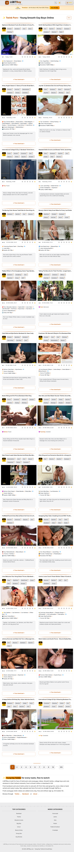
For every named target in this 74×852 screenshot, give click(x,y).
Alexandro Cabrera (11, 307)
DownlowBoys (11, 737)
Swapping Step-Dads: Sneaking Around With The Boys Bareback (55, 516)
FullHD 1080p (13, 64)
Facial (9, 153)
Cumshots (25, 92)
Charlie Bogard (6, 123)
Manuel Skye (54, 246)
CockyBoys (47, 63)
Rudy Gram (46, 246)
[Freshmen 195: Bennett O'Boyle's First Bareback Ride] (55, 353)
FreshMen (47, 373)
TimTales (11, 553)
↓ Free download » (18, 79)
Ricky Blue (28, 491)
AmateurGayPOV (48, 248)
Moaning (54, 703)
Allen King (46, 491)
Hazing (62, 278)
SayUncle (54, 187)
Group (16, 278)
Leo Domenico (54, 491)
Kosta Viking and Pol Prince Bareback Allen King (16, 395)
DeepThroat (24, 580)
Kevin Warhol (15, 123)
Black (30, 28)
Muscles (54, 32)
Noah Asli (20, 675)
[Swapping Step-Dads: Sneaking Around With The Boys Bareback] (55, 536)
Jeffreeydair (42, 614)
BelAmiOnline (19, 127)
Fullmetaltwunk (10, 552)
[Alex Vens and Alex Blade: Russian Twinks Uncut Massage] (55, 416)
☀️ (59, 3)
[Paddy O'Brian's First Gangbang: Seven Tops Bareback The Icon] (18, 291)
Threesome (10, 462)
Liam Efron (29, 125)
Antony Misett (49, 612)
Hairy (53, 522)
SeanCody (10, 371)
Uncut (60, 217)
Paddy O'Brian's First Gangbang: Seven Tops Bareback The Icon (18, 271)
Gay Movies (19, 836)
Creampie (55, 830)
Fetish (55, 823)
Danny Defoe (19, 121)
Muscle (63, 340)
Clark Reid (11, 369)
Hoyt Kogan (24, 123)
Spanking (17, 337)
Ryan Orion (21, 308)
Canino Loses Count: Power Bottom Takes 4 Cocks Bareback (55, 576)
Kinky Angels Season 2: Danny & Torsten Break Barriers (18, 85)
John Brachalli (5, 308)
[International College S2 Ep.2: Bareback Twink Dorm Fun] (18, 169)
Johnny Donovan (11, 675)
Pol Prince (14, 308)
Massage (53, 402)
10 (53, 767)
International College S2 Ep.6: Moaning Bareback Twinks (55, 699)
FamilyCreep (48, 553)
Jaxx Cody (29, 307)
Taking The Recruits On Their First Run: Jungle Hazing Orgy (55, 271)
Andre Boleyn (57, 369)
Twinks (16, 156)
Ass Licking (10, 340)
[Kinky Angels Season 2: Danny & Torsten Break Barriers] (18, 105)
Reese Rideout (47, 552)
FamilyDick (47, 187)
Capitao (8, 612)
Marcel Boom (19, 552)
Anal (24, 28)
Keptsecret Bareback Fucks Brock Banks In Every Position (18, 25)
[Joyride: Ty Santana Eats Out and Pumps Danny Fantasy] (55, 105)
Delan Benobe (20, 491)
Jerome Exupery (12, 125)
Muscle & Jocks (19, 820)
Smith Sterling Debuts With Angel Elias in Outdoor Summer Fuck (55, 25)
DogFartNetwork (21, 737)
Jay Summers (16, 612)
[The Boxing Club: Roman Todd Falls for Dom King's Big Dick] (18, 230)
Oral (45, 28)
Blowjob (9, 28)
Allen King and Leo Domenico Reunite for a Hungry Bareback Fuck (55, 455)
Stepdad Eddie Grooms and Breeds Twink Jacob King (55, 149)
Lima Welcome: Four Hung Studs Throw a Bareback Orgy (18, 576)
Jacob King (46, 185)
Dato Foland (11, 491)
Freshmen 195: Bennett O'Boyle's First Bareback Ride (55, 333)
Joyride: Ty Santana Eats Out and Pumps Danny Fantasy (55, 85)
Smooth (16, 153)
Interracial (66, 89)
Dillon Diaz (9, 735)
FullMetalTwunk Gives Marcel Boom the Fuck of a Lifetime (18, 516)
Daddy (45, 156)
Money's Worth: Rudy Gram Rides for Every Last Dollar (55, 210)
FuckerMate (11, 616)
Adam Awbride (18, 735)
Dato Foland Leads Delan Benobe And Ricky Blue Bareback (18, 455)
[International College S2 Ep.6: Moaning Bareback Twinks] (55, 719)
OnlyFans (10, 493)
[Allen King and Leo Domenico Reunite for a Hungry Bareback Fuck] (55, 475)
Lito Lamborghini (51, 614)
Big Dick (51, 28)
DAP (23, 278)
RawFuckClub (47, 616)
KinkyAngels (11, 127)
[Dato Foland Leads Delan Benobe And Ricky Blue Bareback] (18, 475)
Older (52, 156)
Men (8, 248)
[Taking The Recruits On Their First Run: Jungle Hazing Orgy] (55, 291)
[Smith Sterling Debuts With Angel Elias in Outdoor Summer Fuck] (55, 45)
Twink (60, 32)
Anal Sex (17, 89)
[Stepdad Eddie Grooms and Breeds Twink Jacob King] (55, 169)
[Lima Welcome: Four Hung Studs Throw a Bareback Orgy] (18, 596)
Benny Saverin (42, 371)
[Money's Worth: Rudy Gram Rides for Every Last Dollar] (55, 230)
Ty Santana (46, 121)
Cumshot (46, 399)
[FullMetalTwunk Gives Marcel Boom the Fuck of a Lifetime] (18, 536)
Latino (55, 816)
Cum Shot (18, 340)
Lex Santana (24, 612)
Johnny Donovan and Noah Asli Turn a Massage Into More (18, 639)
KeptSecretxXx (12, 63)
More (69, 17)
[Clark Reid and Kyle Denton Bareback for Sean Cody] (18, 353)
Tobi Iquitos (61, 614)
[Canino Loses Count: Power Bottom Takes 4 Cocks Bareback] (55, 596)
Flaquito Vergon (59, 612)
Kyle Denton (19, 369)
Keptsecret (9, 61)
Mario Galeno (48, 675)
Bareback (17, 28)
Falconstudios (48, 123)
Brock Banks (17, 61)
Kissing (17, 92)
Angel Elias (46, 61)
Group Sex (19, 833)
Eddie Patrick (54, 185)
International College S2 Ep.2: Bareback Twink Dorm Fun (18, 149)
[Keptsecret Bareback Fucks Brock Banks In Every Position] (18, 45)
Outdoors (46, 32)
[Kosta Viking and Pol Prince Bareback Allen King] (18, 416)
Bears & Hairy (19, 830)
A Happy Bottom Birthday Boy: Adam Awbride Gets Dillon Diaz (18, 699)
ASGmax (10, 677)
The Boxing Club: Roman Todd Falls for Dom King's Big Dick (18, 210)
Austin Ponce (57, 675)
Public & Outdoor (55, 827)
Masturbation (25, 89)
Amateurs (54, 274)
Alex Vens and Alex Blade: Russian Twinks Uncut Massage (55, 395)
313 (61, 767)
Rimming (9, 32)
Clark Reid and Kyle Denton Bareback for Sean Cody (17, 333)
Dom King (20, 246)
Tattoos (46, 217)
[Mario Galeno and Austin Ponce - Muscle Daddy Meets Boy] (55, 659)
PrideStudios (57, 553)
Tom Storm (29, 308)
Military (62, 274)
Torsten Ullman (10, 121)
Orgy (8, 580)
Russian (61, 402)
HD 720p (12, 129)
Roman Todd (12, 246)
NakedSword (11, 310)
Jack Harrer (21, 125)
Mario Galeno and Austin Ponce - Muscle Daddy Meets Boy (55, 639)
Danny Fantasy (54, 121)
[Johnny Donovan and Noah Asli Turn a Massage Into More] (18, 659)
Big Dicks (46, 214)
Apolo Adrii (21, 307)
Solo (55, 820)
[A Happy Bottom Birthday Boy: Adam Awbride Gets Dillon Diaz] (18, 719)
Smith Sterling (54, 61)
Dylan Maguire (28, 121)
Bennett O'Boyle (47, 369)
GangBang (18, 274)
